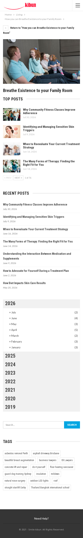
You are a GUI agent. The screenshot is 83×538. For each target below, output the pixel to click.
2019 (10, 407)
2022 (10, 382)
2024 (10, 364)
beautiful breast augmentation (19, 460)
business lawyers (47, 460)
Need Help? (41, 518)
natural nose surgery (15, 480)
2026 (10, 303)
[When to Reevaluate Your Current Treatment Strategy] (11, 148)
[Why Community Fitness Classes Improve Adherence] (11, 114)
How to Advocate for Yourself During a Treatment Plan (36, 270)
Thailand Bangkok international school (50, 487)
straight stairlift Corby (15, 487)
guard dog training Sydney (18, 474)
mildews (55, 474)
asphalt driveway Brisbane (46, 453)
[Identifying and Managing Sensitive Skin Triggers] (11, 131)
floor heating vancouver (61, 467)
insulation (41, 474)
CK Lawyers (67, 460)
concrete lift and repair (16, 467)
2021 (10, 390)
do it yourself (38, 467)
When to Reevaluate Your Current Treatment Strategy (51, 145)
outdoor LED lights (39, 480)
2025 (10, 356)
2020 (10, 399)
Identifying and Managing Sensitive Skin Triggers (48, 128)
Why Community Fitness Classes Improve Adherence (49, 111)
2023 (10, 373)
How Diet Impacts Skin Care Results (24, 283)
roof (55, 480)
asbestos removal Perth (16, 453)
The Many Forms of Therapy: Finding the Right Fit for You (49, 163)
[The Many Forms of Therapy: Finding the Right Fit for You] (11, 166)
